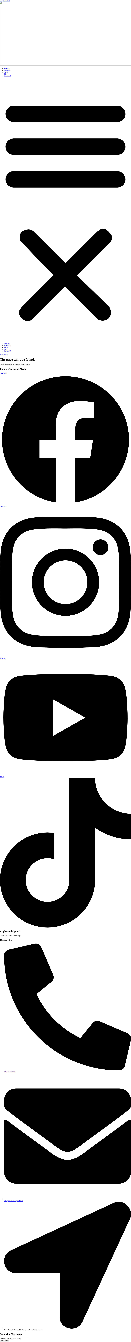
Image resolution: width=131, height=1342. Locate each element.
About (6, 72)
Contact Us (7, 76)
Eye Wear (7, 70)
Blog (5, 74)
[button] (65, 209)
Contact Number (5, 1339)
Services (7, 68)
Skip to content (5, 1)
